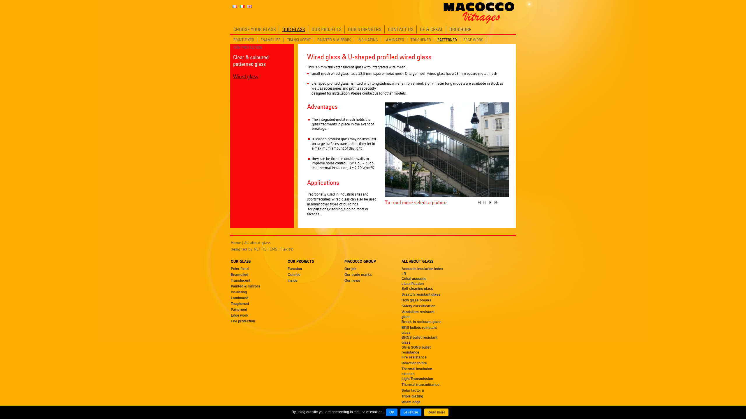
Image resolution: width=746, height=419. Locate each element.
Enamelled (239, 275)
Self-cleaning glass (417, 289)
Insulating (239, 292)
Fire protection (243, 321)
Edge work (239, 315)
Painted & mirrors (245, 286)
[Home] (479, 13)
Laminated (239, 298)
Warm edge (411, 402)
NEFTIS (260, 249)
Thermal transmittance (420, 385)
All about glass (257, 242)
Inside (293, 280)
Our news (352, 280)
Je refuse (411, 412)
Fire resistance (414, 357)
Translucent (240, 280)
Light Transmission (417, 379)
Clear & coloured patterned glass (251, 60)
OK (391, 412)
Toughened (240, 304)
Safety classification (418, 306)
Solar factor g (413, 390)
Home (236, 242)
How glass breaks (416, 300)
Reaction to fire (414, 363)
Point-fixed (240, 269)
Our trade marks (358, 275)
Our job (350, 269)
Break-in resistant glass (421, 322)
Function (295, 269)
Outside (294, 275)
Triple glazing (412, 396)
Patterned (239, 310)
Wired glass (245, 76)
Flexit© (286, 249)
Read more (436, 412)
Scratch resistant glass (421, 294)
